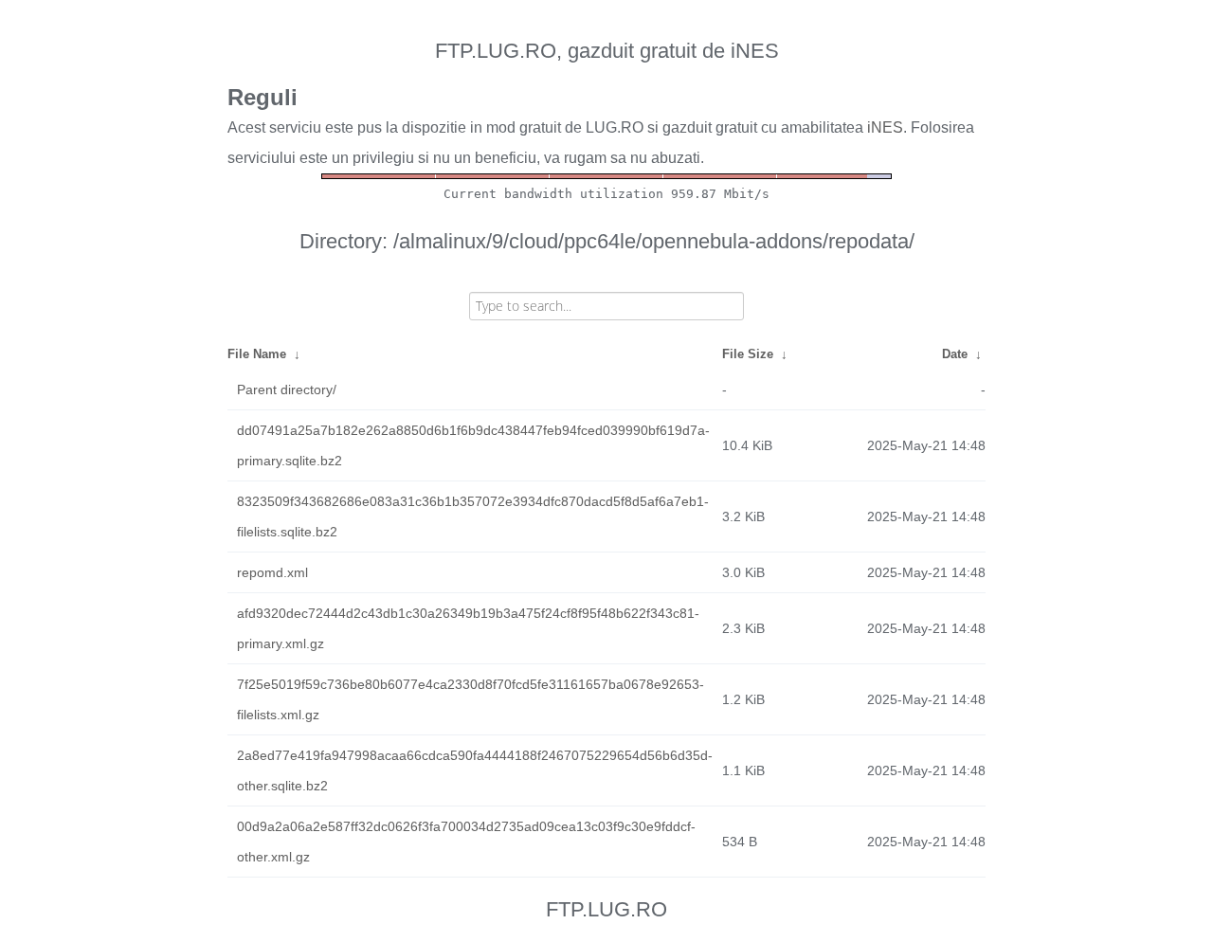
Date (955, 354)
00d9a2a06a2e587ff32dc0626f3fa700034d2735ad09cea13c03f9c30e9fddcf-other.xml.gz (466, 841)
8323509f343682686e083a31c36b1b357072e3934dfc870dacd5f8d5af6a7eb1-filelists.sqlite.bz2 (473, 516)
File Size (747, 354)
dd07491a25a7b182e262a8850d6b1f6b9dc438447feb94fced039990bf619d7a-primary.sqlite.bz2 (473, 445)
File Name (256, 354)
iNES (885, 127)
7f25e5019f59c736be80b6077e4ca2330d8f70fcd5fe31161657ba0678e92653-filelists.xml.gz (470, 699)
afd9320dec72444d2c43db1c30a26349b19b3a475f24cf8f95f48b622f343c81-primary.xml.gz (468, 628)
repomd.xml (272, 572)
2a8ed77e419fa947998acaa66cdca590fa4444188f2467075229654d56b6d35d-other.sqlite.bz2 (475, 770)
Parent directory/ (286, 389)
